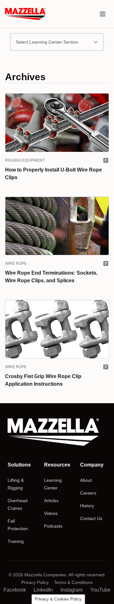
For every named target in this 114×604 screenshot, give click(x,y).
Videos (51, 513)
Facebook (14, 590)
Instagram (71, 590)
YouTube (100, 590)
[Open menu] (102, 14)
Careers (88, 492)
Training (16, 541)
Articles (51, 500)
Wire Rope (16, 263)
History (87, 505)
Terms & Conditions (73, 582)
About (86, 480)
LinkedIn (43, 590)
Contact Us (91, 518)
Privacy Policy (35, 582)
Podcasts (53, 526)
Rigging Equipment (25, 160)
